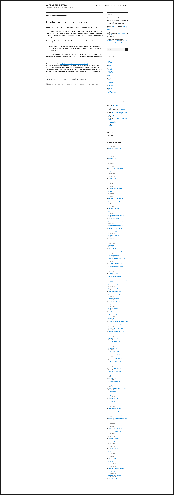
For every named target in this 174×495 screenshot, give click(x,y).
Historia (110, 78)
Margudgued (117, 5)
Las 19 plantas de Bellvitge (114, 255)
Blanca (109, 61)
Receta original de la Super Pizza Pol (116, 431)
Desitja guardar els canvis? (114, 451)
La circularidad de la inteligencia (119, 116)
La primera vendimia (112, 175)
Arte (109, 59)
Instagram (120, 35)
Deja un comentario (93, 84)
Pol (109, 89)
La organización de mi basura (114, 301)
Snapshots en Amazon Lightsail (115, 241)
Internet (110, 79)
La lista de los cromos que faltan (115, 188)
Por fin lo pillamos (112, 458)
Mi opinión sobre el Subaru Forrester (116, 468)
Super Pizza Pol (111, 435)
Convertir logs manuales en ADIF (115, 381)
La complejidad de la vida (113, 235)
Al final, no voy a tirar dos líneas (115, 263)
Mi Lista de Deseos (122, 33)
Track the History (112, 304)
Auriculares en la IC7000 (113, 208)
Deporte (110, 68)
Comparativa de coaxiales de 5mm (115, 266)
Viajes (109, 94)
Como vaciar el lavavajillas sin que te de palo (117, 418)
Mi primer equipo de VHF (113, 314)
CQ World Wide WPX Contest (114, 276)
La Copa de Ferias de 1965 (113, 165)
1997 (118, 27)
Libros (63, 84)
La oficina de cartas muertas (66, 22)
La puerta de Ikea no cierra (114, 155)
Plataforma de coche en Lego (114, 361)
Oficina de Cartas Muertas (79, 84)
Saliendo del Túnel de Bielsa (114, 471)
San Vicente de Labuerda (113, 171)
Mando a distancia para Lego (114, 398)
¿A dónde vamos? (112, 318)
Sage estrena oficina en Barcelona (115, 421)
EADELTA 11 (111, 191)
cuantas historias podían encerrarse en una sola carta (74, 63)
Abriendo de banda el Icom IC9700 (115, 228)
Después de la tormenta (113, 161)
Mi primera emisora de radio (114, 475)
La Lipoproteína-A (112, 401)
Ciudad (109, 64)
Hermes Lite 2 (111, 238)
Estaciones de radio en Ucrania (115, 465)
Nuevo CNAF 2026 (112, 195)
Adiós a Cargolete (112, 185)
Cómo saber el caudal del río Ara (115, 158)
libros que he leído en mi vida (113, 40)
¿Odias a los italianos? (113, 308)
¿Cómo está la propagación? (114, 288)
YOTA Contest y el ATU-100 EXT (115, 455)
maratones (125, 26)
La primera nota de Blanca (114, 284)
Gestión (110, 75)
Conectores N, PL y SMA (113, 378)
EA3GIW (125, 5)
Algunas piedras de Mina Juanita (115, 371)
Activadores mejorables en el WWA (115, 445)
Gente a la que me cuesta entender (119, 112)
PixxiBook (110, 461)
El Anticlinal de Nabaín (113, 145)
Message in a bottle (112, 178)
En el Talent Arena (112, 391)
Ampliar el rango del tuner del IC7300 (116, 331)
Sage (113, 24)
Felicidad (110, 71)
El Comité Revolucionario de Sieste (115, 291)
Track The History (107, 5)
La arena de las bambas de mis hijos (116, 221)
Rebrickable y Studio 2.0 (113, 411)
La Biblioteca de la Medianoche (115, 405)
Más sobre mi (111, 84)
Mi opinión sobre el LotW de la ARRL (116, 375)
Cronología (98, 5)
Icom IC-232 (111, 245)
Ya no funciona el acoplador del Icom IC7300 (118, 321)
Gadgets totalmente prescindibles (115, 395)
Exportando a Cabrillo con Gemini (115, 231)
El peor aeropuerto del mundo (114, 425)
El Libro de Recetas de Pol (113, 351)
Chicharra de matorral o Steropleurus (116, 148)
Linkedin (112, 35)
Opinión (110, 88)
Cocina (109, 65)
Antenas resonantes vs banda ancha (116, 325)
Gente (109, 74)
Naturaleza (110, 85)
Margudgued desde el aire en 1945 (115, 205)
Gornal (109, 77)
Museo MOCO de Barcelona (114, 181)
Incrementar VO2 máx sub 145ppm (115, 225)
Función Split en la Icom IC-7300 (115, 415)
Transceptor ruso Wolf (113, 448)
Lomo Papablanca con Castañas (115, 428)
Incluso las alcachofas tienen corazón (116, 365)
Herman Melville (69, 84)
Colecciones (117, 104)
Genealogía (110, 72)
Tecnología (110, 91)
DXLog (109, 211)
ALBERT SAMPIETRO (56, 5)
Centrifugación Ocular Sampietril (115, 168)
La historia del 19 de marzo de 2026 (116, 215)
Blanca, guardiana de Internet (114, 385)
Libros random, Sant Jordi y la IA (115, 341)
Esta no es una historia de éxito (115, 345)
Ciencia (110, 62)
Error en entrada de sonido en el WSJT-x (117, 388)
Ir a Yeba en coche (112, 151)
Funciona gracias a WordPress (63, 489)
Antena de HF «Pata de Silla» (114, 355)
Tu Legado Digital (112, 335)
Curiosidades (111, 67)
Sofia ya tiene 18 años (113, 478)
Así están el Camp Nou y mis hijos (115, 328)
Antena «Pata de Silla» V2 (113, 338)
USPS (86, 84)
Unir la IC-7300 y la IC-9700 (114, 368)
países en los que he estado (121, 42)
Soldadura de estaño (112, 348)
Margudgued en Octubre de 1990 (115, 294)
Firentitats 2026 (111, 311)
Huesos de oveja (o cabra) (114, 273)
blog (114, 27)
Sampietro (50, 84)
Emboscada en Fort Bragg (114, 438)
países (114, 26)
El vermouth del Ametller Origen (115, 358)
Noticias (110, 87)
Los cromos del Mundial (113, 218)
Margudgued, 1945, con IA (114, 201)
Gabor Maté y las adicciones (114, 298)
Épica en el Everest (112, 248)
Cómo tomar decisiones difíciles (115, 441)
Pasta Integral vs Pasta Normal (115, 252)
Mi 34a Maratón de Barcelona (114, 408)
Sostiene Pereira (111, 270)
